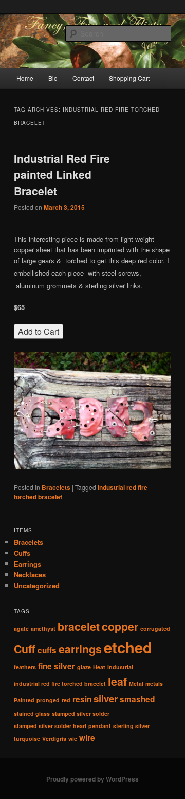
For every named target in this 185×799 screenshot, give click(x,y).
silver (106, 698)
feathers (25, 667)
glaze (84, 667)
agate (21, 628)
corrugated (155, 628)
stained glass (32, 713)
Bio (53, 78)
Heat (99, 667)
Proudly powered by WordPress (92, 779)
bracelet (79, 626)
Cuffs (22, 553)
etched (128, 647)
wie (72, 738)
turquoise (27, 738)
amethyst (43, 628)
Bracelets (56, 487)
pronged (48, 700)
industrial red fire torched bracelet (60, 683)
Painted (24, 700)
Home (24, 78)
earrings (80, 649)
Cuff (24, 649)
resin (81, 699)
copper (120, 626)
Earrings (27, 564)
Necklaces (30, 574)
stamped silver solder (80, 713)
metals (154, 683)
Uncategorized (37, 585)
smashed (137, 699)
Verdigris (54, 738)
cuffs (47, 650)
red (66, 700)
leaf (117, 681)
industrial (120, 667)
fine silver (56, 666)
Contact (83, 78)
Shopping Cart (129, 78)
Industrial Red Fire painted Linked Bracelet (62, 174)
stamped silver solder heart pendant (62, 726)
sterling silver (131, 726)
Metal (136, 683)
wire (87, 737)
